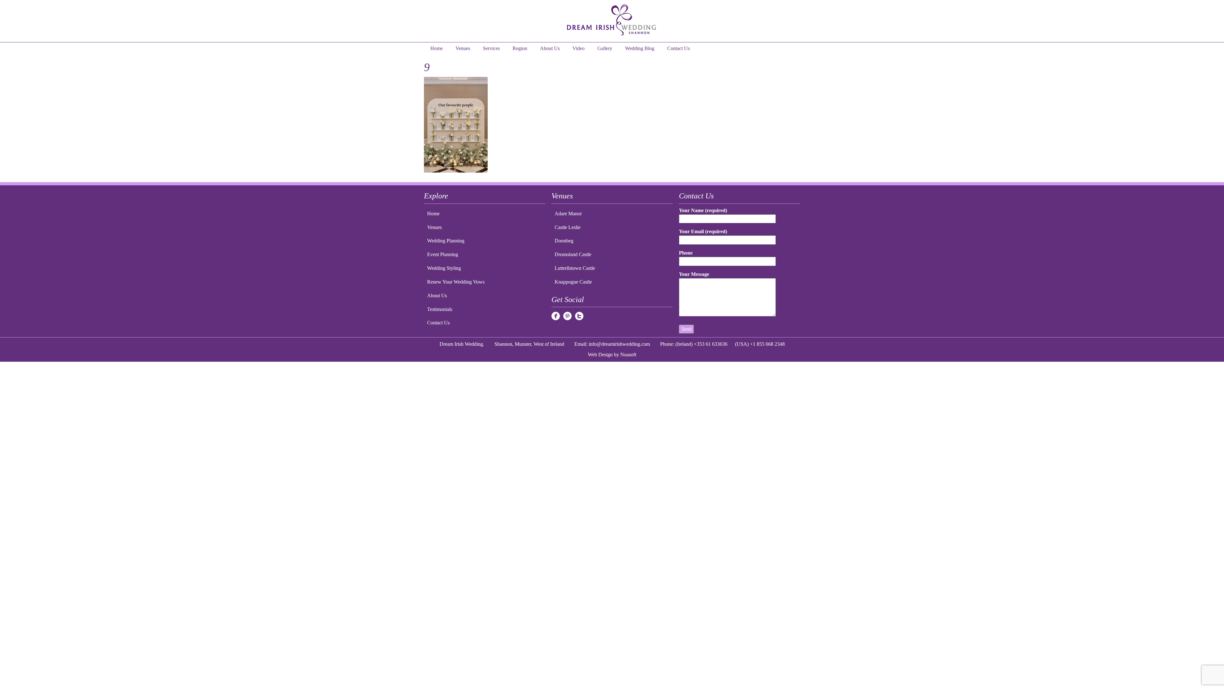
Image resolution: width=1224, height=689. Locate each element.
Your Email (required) (703, 231)
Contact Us (678, 48)
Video (578, 48)
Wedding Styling (444, 268)
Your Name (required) (703, 210)
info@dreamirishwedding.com (619, 344)
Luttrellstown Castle (575, 268)
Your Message (694, 274)
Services (491, 48)
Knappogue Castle (573, 282)
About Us (550, 48)
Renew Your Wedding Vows (455, 282)
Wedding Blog (639, 48)
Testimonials (439, 309)
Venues (462, 48)
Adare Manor (568, 213)
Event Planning (442, 254)
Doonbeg (564, 240)
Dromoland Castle (573, 254)
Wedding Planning (445, 240)
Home (436, 48)
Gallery (604, 48)
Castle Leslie (567, 227)
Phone (686, 253)
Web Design (600, 354)
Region (520, 48)
